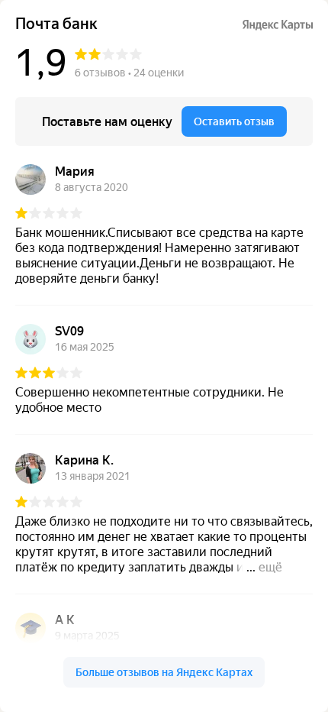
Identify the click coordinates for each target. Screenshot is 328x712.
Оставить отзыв (234, 121)
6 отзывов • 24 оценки (129, 72)
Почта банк (56, 24)
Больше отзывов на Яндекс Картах (164, 672)
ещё (270, 567)
